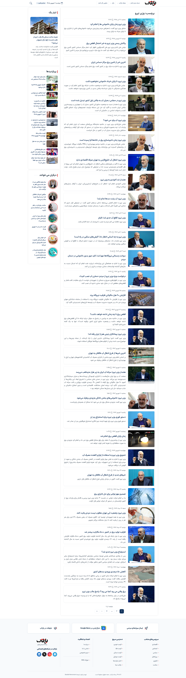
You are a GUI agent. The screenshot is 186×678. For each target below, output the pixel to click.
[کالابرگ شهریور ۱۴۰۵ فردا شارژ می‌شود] (52, 87)
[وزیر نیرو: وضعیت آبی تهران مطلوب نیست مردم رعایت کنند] (141, 515)
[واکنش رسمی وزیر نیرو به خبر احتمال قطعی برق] (141, 45)
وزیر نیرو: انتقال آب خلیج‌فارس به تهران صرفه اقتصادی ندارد (101, 160)
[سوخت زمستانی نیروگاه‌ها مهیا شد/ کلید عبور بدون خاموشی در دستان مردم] (141, 258)
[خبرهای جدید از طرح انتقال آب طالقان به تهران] (141, 477)
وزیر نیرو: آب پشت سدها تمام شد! (111, 198)
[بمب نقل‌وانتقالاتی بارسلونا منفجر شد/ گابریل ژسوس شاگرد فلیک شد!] (52, 151)
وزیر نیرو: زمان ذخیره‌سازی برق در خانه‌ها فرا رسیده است (103, 140)
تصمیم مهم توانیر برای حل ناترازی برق (110, 494)
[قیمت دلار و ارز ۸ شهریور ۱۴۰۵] (53, 229)
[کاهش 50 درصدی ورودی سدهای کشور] (141, 574)
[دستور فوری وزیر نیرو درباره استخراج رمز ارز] (141, 419)
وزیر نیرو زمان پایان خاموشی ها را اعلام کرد (108, 24)
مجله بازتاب (122, 3)
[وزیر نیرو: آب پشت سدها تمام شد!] (141, 201)
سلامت (155, 665)
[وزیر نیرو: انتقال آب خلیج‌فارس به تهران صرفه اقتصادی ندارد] (141, 162)
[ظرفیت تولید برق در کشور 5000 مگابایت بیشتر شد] (141, 534)
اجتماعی (154, 649)
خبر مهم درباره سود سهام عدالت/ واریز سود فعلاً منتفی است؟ (38, 160)
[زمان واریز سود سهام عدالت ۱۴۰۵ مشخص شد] (52, 79)
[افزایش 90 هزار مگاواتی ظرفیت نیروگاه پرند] (141, 297)
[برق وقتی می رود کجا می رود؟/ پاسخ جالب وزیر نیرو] (141, 594)
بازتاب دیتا (118, 665)
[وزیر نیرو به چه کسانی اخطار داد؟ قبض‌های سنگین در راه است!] (141, 239)
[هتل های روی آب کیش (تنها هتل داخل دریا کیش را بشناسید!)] (53, 218)
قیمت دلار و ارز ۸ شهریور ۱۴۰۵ (39, 228)
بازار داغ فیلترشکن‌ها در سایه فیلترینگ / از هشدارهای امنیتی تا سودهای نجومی (39, 254)
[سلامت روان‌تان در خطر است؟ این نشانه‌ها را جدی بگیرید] (53, 207)
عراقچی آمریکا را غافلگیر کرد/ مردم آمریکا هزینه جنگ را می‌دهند (39, 197)
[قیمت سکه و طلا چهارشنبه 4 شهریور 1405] (52, 135)
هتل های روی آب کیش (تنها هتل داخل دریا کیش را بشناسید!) (38, 218)
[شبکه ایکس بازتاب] (44, 654)
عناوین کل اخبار (102, 3)
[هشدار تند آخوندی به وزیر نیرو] (141, 182)
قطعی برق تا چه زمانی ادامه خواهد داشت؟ (108, 314)
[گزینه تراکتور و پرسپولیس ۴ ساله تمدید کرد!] (52, 95)
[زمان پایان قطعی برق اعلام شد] (141, 438)
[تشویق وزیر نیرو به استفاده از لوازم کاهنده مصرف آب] (141, 457)
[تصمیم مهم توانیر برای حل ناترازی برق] (141, 496)
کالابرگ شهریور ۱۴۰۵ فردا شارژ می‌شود (38, 86)
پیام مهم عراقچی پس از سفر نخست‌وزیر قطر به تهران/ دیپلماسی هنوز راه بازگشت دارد (39, 185)
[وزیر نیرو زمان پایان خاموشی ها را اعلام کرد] (141, 27)
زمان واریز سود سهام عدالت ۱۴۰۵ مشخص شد (38, 78)
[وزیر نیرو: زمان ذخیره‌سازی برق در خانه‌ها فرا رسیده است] (141, 142)
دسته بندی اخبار (135, 3)
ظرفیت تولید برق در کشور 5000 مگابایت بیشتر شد (105, 532)
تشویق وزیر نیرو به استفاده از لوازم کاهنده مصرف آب (104, 455)
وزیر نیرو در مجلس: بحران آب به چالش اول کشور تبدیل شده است (98, 100)
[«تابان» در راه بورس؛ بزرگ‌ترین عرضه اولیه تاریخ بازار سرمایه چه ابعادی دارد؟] (52, 103)
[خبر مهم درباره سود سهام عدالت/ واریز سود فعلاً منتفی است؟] (52, 160)
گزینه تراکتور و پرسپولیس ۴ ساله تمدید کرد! (38, 94)
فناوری (155, 661)
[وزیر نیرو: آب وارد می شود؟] (141, 122)
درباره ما (86, 644)
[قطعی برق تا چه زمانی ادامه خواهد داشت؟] (141, 317)
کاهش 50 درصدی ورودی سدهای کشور (109, 571)
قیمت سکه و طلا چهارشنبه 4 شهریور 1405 (38, 134)
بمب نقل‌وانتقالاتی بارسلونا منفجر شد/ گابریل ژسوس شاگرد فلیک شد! (38, 152)
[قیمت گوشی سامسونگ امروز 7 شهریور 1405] (52, 114)
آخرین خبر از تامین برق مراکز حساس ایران (108, 62)
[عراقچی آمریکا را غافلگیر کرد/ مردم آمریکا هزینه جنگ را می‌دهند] (53, 196)
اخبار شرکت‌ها (117, 661)
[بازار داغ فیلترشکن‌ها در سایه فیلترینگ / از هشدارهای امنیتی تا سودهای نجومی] (53, 253)
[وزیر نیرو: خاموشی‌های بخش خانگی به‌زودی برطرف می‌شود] (141, 400)
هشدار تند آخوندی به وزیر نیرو (113, 179)
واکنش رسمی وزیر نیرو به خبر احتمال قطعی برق (106, 43)
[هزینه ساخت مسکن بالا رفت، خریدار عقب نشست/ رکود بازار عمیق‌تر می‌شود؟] (44, 25)
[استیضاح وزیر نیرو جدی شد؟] (141, 554)
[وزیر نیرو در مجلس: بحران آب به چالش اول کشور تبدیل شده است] (141, 103)
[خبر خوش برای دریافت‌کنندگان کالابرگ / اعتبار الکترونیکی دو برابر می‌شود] (53, 240)
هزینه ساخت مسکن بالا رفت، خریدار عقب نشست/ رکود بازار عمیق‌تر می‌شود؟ (45, 40)
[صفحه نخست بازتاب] (42, 641)
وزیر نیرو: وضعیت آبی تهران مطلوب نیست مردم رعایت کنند (101, 513)
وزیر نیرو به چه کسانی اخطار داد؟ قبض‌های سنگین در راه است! (100, 237)
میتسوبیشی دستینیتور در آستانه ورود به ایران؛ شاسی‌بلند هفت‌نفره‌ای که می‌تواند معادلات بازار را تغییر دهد (38, 125)
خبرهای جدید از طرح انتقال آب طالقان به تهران (106, 475)
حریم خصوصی (84, 653)
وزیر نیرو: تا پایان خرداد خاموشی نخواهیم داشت (106, 81)
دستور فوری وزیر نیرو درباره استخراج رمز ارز (108, 417)
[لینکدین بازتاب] (39, 654)
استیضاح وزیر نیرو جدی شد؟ (114, 552)
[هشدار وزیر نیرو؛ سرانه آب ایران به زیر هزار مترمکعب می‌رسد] (141, 374)
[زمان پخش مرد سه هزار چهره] (52, 143)
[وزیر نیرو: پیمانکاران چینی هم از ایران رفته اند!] (141, 336)
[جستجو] (31, 3)
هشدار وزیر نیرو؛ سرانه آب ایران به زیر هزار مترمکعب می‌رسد (101, 372)
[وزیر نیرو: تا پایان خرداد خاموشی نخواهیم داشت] (141, 84)
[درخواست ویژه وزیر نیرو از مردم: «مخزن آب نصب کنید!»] (141, 278)
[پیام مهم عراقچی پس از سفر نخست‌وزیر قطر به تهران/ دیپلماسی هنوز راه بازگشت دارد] (53, 185)
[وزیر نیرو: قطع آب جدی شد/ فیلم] (141, 220)
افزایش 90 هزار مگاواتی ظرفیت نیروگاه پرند (108, 295)
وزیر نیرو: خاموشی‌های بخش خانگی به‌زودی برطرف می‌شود (101, 398)
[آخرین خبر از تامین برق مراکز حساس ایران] (141, 65)
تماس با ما (85, 649)
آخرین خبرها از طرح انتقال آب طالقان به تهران (107, 353)
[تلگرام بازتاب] (55, 654)
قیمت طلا (118, 649)
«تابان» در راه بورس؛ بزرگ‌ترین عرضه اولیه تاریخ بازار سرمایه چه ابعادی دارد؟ (39, 105)
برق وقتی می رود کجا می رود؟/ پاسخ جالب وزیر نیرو (104, 591)
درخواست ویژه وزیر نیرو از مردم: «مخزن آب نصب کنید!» (102, 276)
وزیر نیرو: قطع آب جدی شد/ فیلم (112, 217)
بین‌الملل (154, 657)
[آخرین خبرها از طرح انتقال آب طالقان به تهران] (141, 355)
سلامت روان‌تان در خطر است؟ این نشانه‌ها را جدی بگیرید (38, 207)
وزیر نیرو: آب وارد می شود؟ (114, 120)
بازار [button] (113, 3)
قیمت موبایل (117, 657)
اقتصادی (154, 644)
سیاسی (155, 653)
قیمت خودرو (117, 644)
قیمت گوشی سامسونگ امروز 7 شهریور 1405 (38, 113)
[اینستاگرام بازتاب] (49, 654)
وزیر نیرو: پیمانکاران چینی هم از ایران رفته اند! (107, 334)
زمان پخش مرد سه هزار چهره (38, 142)
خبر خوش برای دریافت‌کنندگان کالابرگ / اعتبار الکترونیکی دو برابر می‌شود (39, 241)
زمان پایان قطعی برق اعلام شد (113, 436)
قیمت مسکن (117, 653)
